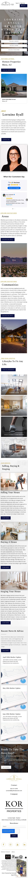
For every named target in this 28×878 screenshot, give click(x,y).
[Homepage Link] (7, 4)
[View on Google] (4, 195)
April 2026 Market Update (12, 657)
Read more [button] (9, 204)
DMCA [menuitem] (13, 852)
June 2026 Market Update (12, 714)
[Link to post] (14, 675)
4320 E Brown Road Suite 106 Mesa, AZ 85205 (14, 820)
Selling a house (14, 41)
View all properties (8, 70)
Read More (6, 650)
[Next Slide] (25, 88)
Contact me (6, 139)
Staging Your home (14, 49)
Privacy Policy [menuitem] (5, 852)
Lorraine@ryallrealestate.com (14, 790)
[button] (1, 200)
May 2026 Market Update (11, 688)
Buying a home (14, 45)
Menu (24, 5)
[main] (14, 391)
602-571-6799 (14, 788)
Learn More (5, 517)
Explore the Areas (7, 239)
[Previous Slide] (3, 88)
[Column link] (14, 385)
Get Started (6, 767)
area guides (4, 296)
